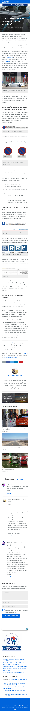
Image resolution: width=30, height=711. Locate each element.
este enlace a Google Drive (9, 342)
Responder (9, 493)
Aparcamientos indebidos (8, 469)
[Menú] (25, 1)
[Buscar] (28, 1)
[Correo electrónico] (3, 703)
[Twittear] (12, 362)
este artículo (10, 57)
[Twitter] (10, 703)
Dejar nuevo (19, 479)
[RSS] (23, 703)
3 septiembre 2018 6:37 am (15, 484)
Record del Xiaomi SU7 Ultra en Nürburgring (13, 672)
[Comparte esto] (8, 362)
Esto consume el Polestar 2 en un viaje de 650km (15, 666)
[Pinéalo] (21, 362)
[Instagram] (20, 703)
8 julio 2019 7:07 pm (17, 542)
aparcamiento (6, 357)
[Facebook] (6, 703)
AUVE (25, 353)
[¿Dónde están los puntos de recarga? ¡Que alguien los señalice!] (15, 439)
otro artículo (7, 61)
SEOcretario (6, 683)
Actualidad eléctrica (7, 29)
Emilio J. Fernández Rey (17, 27)
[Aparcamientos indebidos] (15, 460)
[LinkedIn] (13, 703)
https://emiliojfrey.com (15, 378)
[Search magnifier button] (27, 629)
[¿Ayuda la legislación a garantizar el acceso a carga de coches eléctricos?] (15, 418)
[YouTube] (16, 703)
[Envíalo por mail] (4, 362)
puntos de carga (13, 357)
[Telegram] (27, 703)
